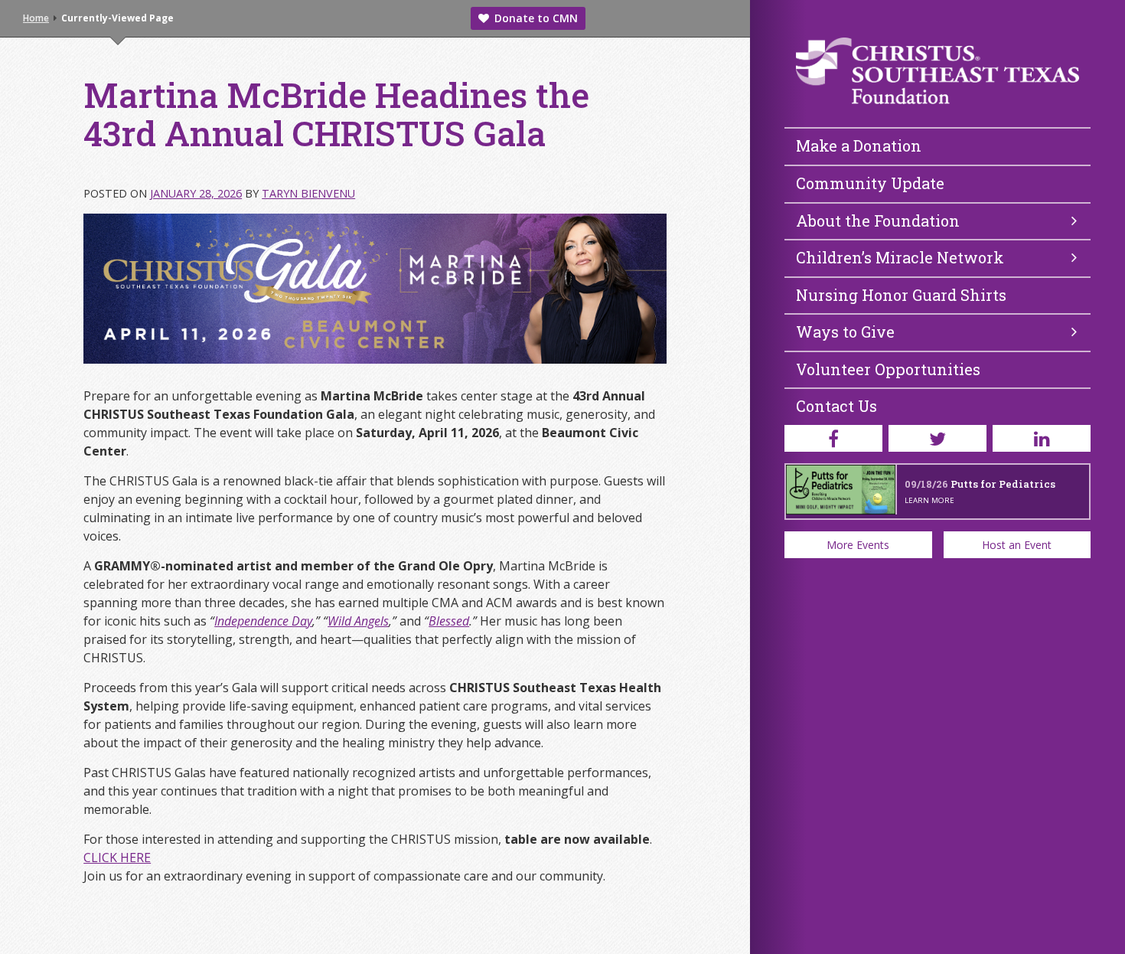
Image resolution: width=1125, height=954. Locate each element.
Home (36, 18)
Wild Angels (358, 621)
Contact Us (836, 406)
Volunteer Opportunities (888, 369)
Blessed (449, 621)
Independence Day (263, 621)
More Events (858, 544)
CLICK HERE (117, 857)
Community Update (870, 183)
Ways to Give (845, 331)
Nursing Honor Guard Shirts (901, 295)
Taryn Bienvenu (308, 193)
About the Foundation (878, 220)
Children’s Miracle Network (900, 257)
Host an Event (1017, 544)
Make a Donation (858, 145)
